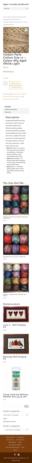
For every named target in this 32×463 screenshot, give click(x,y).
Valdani (17, 99)
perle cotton (12, 99)
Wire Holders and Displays (15, 445)
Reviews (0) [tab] (8, 112)
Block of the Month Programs (13, 447)
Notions (20, 442)
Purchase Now (16, 87)
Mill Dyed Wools (12, 442)
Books (23, 447)
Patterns (15, 450)
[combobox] (16, 414)
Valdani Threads (11, 17)
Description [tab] (8, 106)
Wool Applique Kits (10, 437)
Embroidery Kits (20, 437)
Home (4, 17)
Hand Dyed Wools (20, 439)
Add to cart (14, 83)
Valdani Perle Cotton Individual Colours (12, 96)
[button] (26, 29)
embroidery (6, 99)
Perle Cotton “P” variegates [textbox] (15, 415)
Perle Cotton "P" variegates (19, 94)
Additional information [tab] (11, 109)
